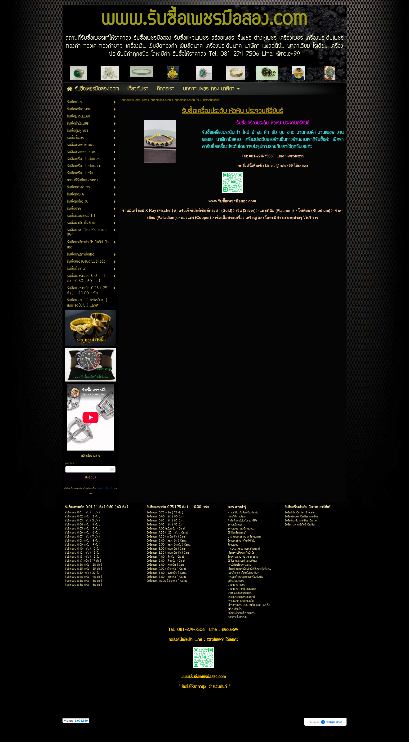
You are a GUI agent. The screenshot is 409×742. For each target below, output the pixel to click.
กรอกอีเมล (69, 463)
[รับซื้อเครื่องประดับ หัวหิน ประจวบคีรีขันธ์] (160, 140)
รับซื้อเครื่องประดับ (161, 100)
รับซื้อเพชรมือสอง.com (134, 100)
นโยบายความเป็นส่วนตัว (105, 488)
